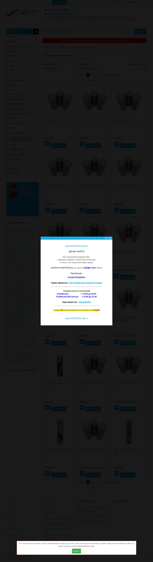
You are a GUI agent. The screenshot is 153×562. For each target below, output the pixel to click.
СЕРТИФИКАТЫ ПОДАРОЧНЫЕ (85, 283)
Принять (76, 551)
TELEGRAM (85, 302)
